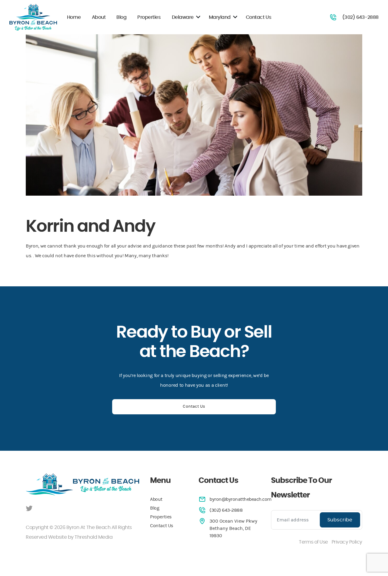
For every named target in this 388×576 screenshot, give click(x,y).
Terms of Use (313, 542)
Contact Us (258, 17)
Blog (121, 17)
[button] (198, 17)
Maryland (220, 17)
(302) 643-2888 (360, 17)
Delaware (183, 17)
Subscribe (340, 519)
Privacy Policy (347, 542)
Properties (149, 17)
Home (74, 17)
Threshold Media (93, 537)
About (99, 17)
